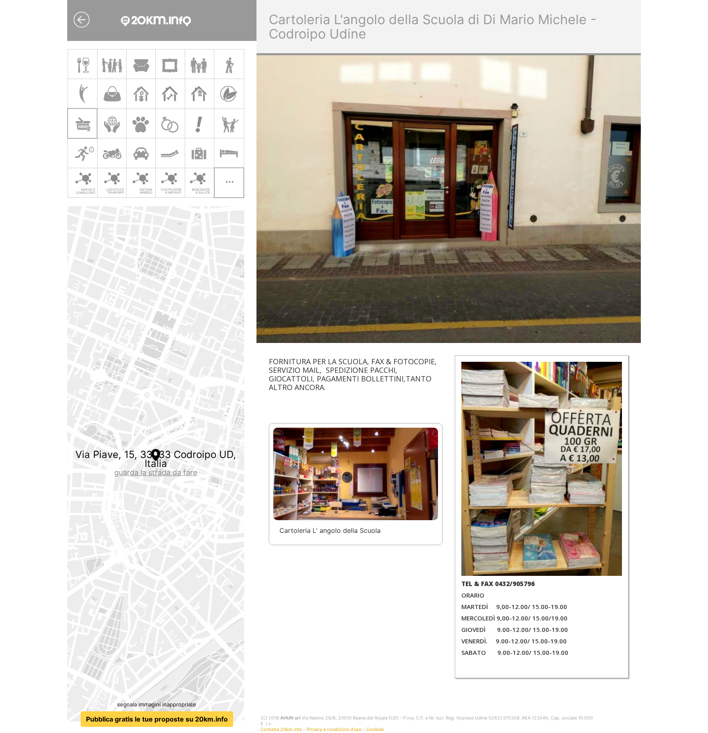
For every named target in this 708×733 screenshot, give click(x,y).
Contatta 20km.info (281, 729)
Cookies (375, 729)
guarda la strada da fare (155, 472)
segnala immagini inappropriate (156, 704)
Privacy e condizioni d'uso (334, 729)
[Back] (81, 19)
